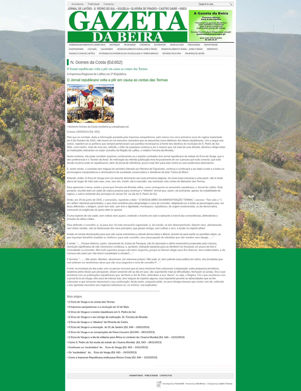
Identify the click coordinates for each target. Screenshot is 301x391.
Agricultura (177, 45)
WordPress (201, 384)
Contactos (109, 4)
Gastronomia (76, 49)
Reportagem (211, 45)
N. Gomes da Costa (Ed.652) (96, 62)
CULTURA (92, 49)
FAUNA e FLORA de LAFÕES (82, 53)
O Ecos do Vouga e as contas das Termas (91, 301)
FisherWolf (179, 384)
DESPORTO (212, 49)
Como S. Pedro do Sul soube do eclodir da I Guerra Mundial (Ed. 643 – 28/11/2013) (115, 342)
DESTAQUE (115, 45)
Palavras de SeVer (194, 53)
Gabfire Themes (225, 384)
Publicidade (93, 4)
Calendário (107, 49)
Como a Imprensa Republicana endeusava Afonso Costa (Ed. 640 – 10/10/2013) (112, 357)
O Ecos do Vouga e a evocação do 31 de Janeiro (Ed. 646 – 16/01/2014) (108, 327)
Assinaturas (78, 4)
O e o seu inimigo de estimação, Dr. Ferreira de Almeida (108, 317)
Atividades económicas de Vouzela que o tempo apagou (128, 53)
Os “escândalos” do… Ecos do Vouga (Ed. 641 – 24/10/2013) (102, 352)
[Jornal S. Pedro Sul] (98, 24)
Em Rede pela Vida (172, 53)
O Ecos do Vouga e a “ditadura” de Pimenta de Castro (98, 322)
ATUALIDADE (130, 45)
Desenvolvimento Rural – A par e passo (182, 49)
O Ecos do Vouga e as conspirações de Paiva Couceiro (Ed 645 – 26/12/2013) (111, 332)
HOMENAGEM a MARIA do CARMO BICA (87, 45)
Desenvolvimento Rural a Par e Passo (137, 49)
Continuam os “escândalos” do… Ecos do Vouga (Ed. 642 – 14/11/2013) (108, 347)
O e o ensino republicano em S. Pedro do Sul (102, 312)
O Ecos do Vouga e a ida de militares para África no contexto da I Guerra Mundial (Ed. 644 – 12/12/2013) (126, 337)
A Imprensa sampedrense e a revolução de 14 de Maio (98, 306)
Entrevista (160, 45)
